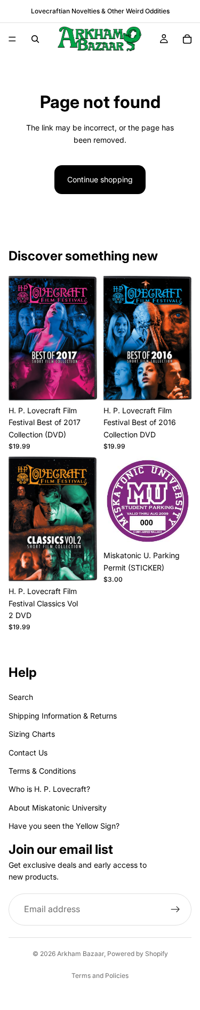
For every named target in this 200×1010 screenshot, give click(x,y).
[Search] (35, 39)
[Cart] (187, 39)
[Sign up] (175, 910)
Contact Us (28, 752)
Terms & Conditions (42, 770)
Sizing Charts (32, 733)
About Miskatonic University (58, 807)
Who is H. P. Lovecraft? (49, 789)
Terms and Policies (100, 976)
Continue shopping (100, 179)
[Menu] (12, 39)
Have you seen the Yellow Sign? (64, 825)
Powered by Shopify (137, 954)
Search (21, 697)
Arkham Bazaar (80, 954)
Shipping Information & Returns (63, 715)
